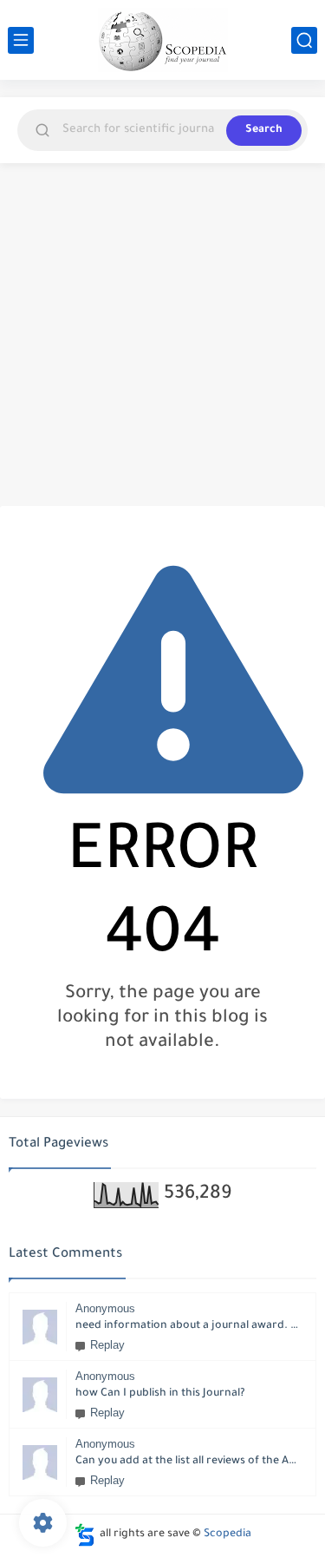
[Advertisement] (162, 334)
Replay (107, 1344)
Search (264, 130)
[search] (304, 40)
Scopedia (227, 1534)
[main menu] (21, 40)
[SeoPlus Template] (85, 1535)
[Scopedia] (163, 40)
